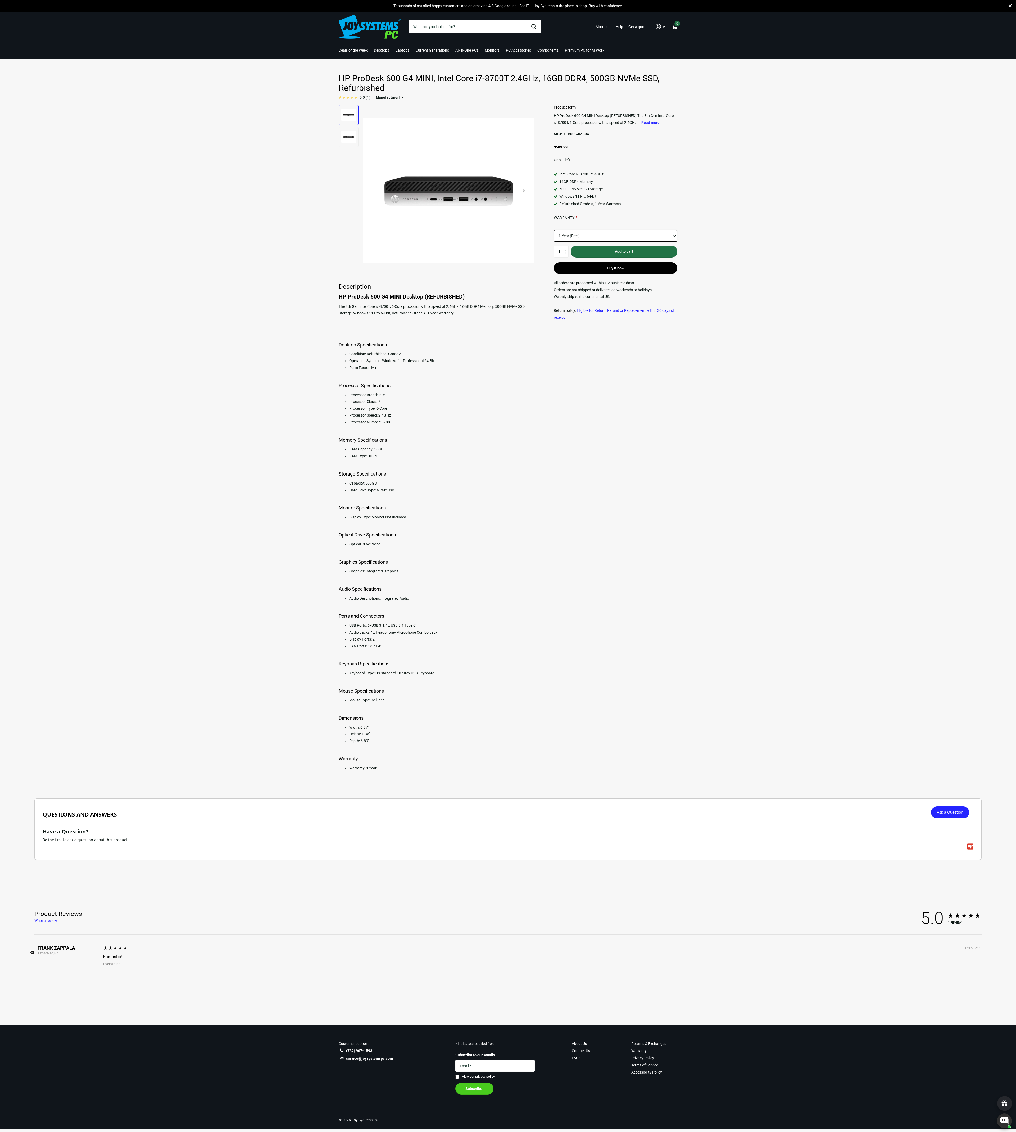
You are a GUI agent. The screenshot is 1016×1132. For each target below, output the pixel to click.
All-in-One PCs (466, 50)
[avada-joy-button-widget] (1004, 1103)
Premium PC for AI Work (584, 50)
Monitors (492, 50)
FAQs (576, 1058)
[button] (660, 27)
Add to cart (624, 251)
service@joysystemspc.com (369, 1058)
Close (1010, 6)
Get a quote (637, 27)
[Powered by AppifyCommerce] (970, 846)
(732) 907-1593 (359, 1051)
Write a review (45, 920)
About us (603, 27)
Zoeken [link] (534, 26)
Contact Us (581, 1051)
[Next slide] (524, 191)
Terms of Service (644, 1065)
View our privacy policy (478, 1077)
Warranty (639, 1051)
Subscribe (474, 1088)
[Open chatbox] (1004, 1120)
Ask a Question (950, 812)
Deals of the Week (353, 50)
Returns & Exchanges (648, 1043)
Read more (650, 122)
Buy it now (615, 268)
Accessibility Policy (646, 1072)
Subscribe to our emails (475, 1055)
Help (619, 27)
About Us (579, 1043)
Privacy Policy (642, 1058)
